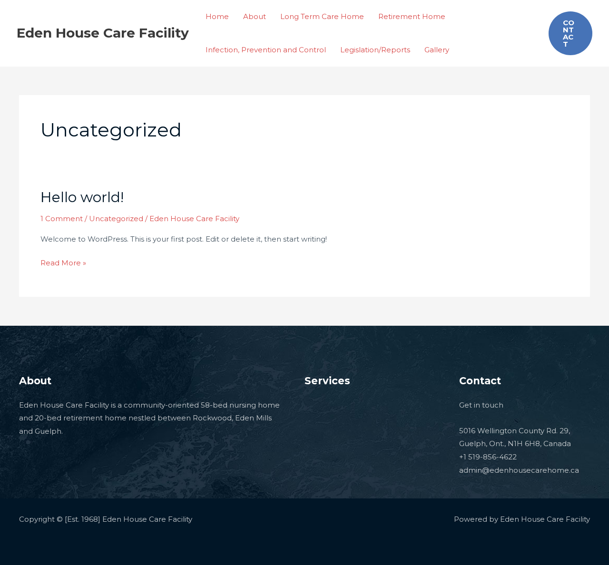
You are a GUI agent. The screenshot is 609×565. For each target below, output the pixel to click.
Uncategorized (116, 218)
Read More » (63, 261)
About (254, 16)
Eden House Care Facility (103, 33)
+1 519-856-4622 (488, 456)
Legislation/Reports (375, 49)
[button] (570, 33)
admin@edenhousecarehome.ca (519, 470)
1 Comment (61, 218)
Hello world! (82, 197)
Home (217, 16)
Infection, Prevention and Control (266, 49)
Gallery (436, 49)
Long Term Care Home (322, 16)
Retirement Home (411, 16)
